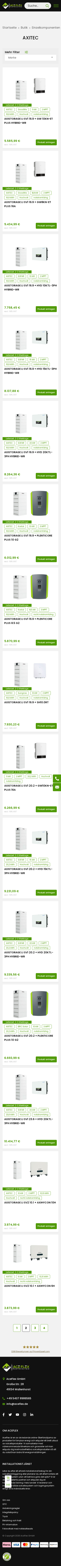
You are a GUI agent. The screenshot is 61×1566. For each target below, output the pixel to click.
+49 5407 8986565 (19, 1398)
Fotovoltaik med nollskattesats (17, 1528)
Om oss (6, 1500)
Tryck (5, 1516)
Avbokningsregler (11, 1508)
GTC (4, 1504)
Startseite (9, 28)
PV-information (10, 1524)
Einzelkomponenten (46, 28)
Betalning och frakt (11, 1520)
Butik (24, 28)
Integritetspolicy (10, 1512)
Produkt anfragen (46, 142)
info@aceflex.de (17, 1404)
